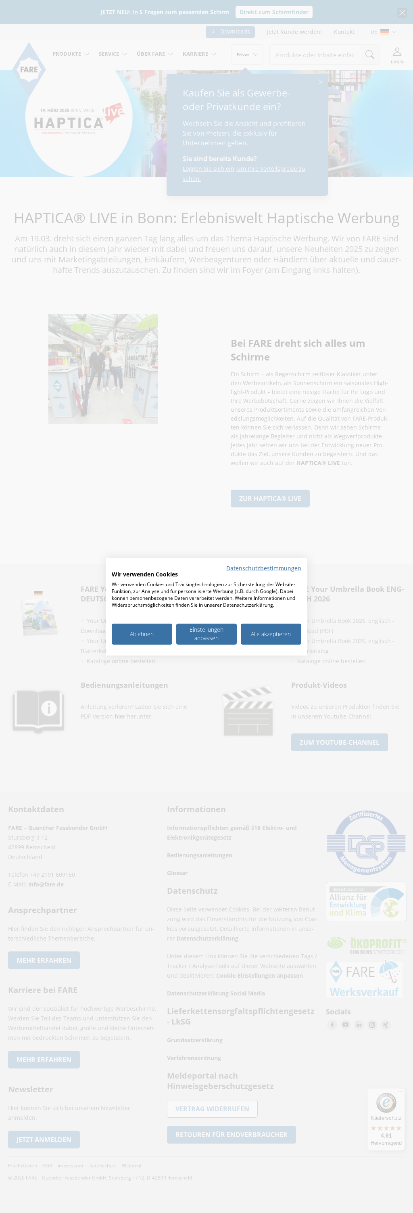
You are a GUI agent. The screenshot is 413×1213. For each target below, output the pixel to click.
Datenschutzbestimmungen (263, 568)
